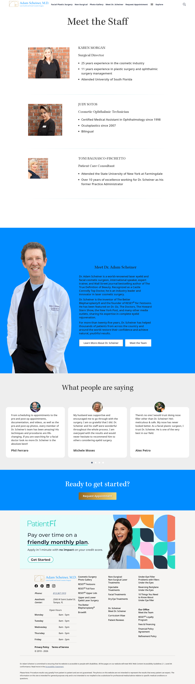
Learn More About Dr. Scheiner (101, 343)
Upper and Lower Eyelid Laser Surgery (88, 599)
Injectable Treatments (114, 588)
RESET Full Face (86, 588)
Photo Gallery (96, 4)
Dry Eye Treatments (118, 598)
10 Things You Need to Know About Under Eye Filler (148, 597)
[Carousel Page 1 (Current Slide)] (92, 462)
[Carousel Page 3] (99, 462)
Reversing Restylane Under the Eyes (148, 588)
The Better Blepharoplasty (86, 606)
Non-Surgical (81, 4)
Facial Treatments (117, 594)
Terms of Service (60, 647)
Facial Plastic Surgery (62, 4)
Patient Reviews (116, 620)
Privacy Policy (42, 647)
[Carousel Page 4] (103, 462)
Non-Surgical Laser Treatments (117, 581)
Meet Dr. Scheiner (114, 4)
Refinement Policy (147, 636)
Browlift (82, 612)
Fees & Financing (146, 624)
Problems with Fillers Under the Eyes (148, 581)
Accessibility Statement (54, 666)
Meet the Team (138, 343)
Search (184, 4)
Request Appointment (136, 4)
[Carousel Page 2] (95, 462)
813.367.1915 (59, 593)
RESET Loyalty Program (145, 618)
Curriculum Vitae (116, 615)
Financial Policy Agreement (145, 630)
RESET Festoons (86, 584)
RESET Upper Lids (87, 593)
